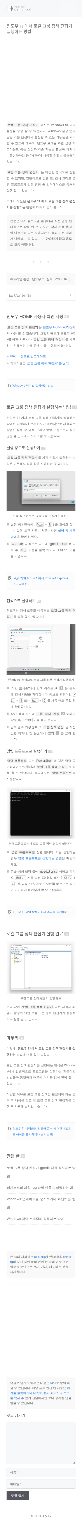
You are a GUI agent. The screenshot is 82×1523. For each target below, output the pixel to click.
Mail (53, 1383)
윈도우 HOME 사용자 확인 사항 (35, 316)
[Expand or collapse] (70, 295)
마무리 (12, 1038)
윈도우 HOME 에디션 (57, 327)
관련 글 (13, 1156)
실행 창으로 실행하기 (23, 448)
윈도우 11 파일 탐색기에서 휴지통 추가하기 (40, 912)
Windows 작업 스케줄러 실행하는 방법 (35, 1219)
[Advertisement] (41, 75)
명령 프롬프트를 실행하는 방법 (40, 858)
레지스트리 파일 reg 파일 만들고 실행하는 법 (40, 1187)
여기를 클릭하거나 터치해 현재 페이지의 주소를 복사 (40, 1393)
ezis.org (39, 1256)
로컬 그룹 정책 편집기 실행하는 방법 (39, 407)
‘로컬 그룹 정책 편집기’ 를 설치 (47, 363)
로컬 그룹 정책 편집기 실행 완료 (35, 933)
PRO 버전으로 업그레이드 (28, 356)
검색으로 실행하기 (21, 601)
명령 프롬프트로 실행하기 (27, 751)
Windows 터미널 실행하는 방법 (32, 385)
